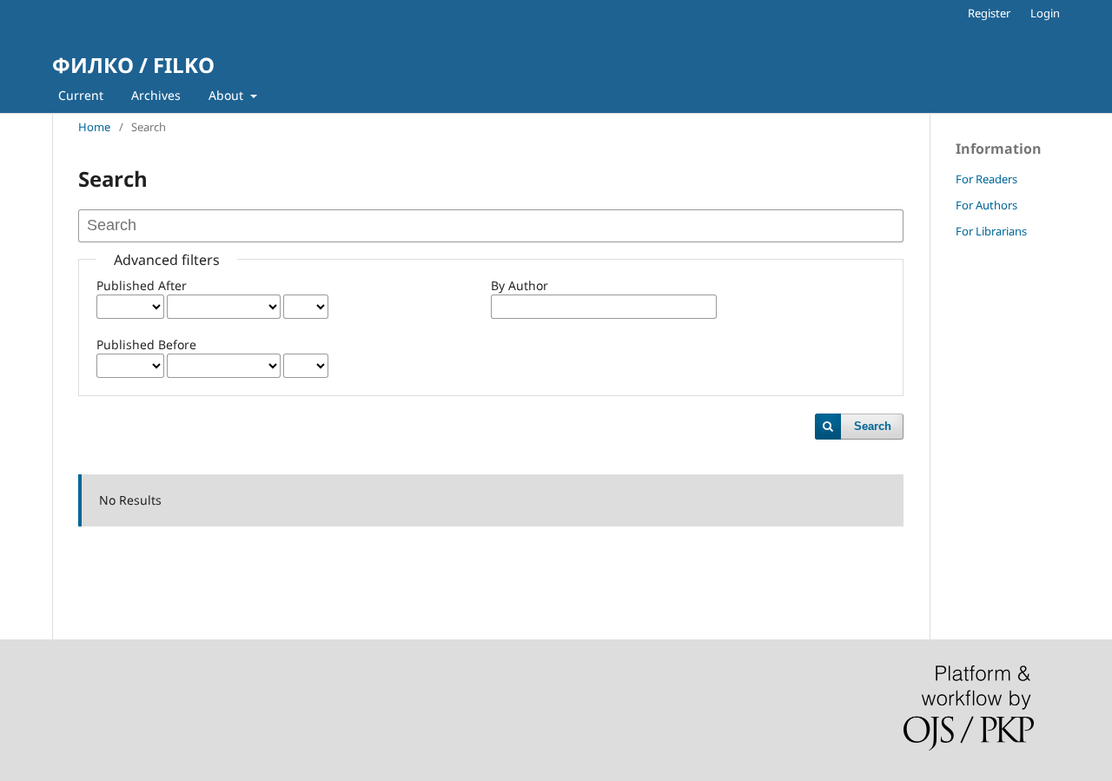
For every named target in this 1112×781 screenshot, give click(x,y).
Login (1045, 13)
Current (80, 95)
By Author (519, 285)
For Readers (986, 179)
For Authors (986, 205)
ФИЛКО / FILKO (133, 64)
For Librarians (991, 231)
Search (872, 426)
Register (989, 13)
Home (94, 127)
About (227, 95)
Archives (156, 95)
